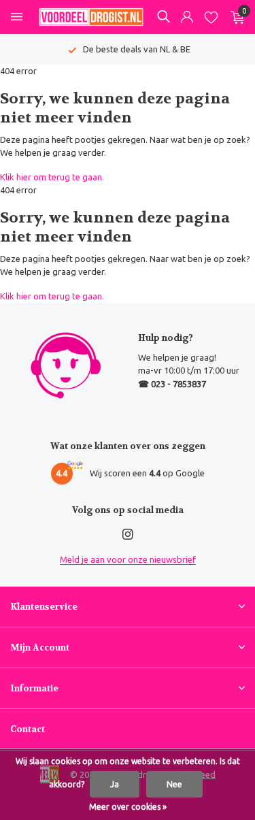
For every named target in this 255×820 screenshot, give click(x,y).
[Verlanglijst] (211, 17)
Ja (114, 784)
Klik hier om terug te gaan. (52, 177)
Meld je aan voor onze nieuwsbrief (128, 559)
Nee (174, 784)
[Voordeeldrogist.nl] (91, 17)
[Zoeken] (163, 16)
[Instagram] (127, 535)
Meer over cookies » (128, 806)
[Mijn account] (186, 17)
